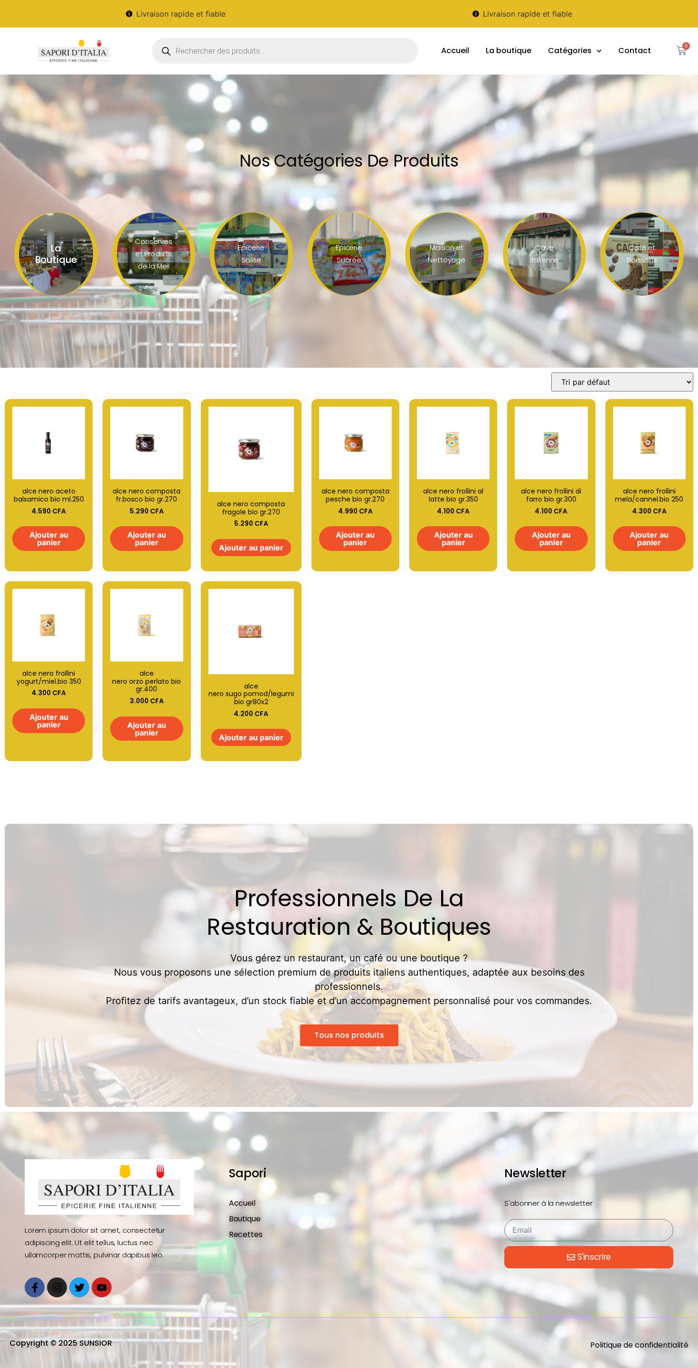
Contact (634, 50)
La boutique (508, 50)
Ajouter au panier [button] (48, 538)
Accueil (455, 50)
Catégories (570, 50)
